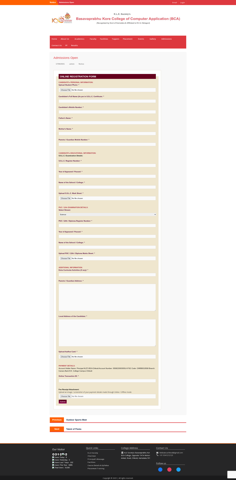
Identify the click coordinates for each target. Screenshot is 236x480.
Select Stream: (65, 210)
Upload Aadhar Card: (68, 352)
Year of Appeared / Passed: (70, 172)
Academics (79, 39)
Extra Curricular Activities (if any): (73, 270)
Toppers (115, 39)
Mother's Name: (66, 129)
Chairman (92, 456)
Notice (81, 64)
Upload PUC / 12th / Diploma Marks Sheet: (77, 253)
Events (141, 39)
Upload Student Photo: (69, 85)
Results (74, 45)
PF (66, 45)
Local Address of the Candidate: (73, 316)
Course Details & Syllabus (98, 465)
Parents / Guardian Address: (71, 281)
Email (174, 2)
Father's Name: (65, 118)
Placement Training (96, 468)
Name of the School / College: (72, 182)
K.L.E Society (93, 453)
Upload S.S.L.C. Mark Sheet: (71, 193)
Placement (128, 39)
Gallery (153, 39)
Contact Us (57, 45)
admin (71, 64)
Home (54, 39)
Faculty (93, 39)
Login (182, 2)
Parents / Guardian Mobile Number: (74, 140)
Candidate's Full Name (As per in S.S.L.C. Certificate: (81, 96)
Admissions (166, 39)
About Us (65, 39)
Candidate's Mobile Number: (71, 107)
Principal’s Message (96, 459)
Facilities (104, 39)
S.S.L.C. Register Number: (70, 161)
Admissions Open (66, 2)
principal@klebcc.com (175, 29)
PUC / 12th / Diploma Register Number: (75, 221)
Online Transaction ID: (69, 376)
